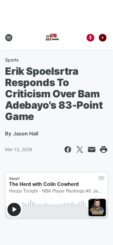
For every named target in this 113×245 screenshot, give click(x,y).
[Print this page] (103, 149)
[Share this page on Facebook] (67, 149)
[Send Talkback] (90, 37)
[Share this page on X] (79, 149)
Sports (12, 60)
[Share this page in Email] (91, 149)
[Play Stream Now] (102, 37)
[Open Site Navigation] (9, 37)
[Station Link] (52, 38)
